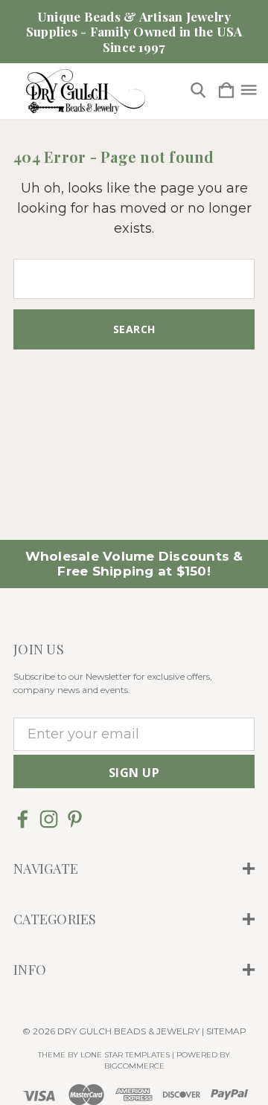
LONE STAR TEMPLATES (125, 1055)
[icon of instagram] (48, 819)
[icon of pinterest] (75, 819)
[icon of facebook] (22, 819)
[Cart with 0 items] (226, 91)
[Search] (198, 91)
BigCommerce (134, 1066)
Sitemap (226, 1031)
